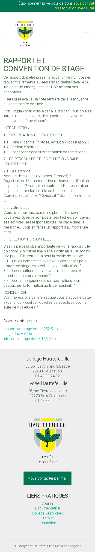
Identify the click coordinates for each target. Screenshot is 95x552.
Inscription (47, 523)
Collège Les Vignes (47, 513)
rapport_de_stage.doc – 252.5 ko (30, 329)
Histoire (48, 518)
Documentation (47, 508)
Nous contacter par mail (47, 478)
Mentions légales (68, 546)
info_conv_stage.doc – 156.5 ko (29, 339)
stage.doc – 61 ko (18, 334)
